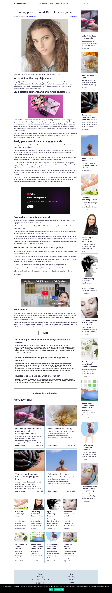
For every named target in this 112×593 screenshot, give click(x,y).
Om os (51, 3)
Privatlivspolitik (59, 589)
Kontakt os (64, 3)
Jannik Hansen (52, 445)
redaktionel (73, 16)
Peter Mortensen (31, 16)
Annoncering (43, 3)
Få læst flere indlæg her (45, 393)
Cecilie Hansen (20, 445)
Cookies (57, 3)
